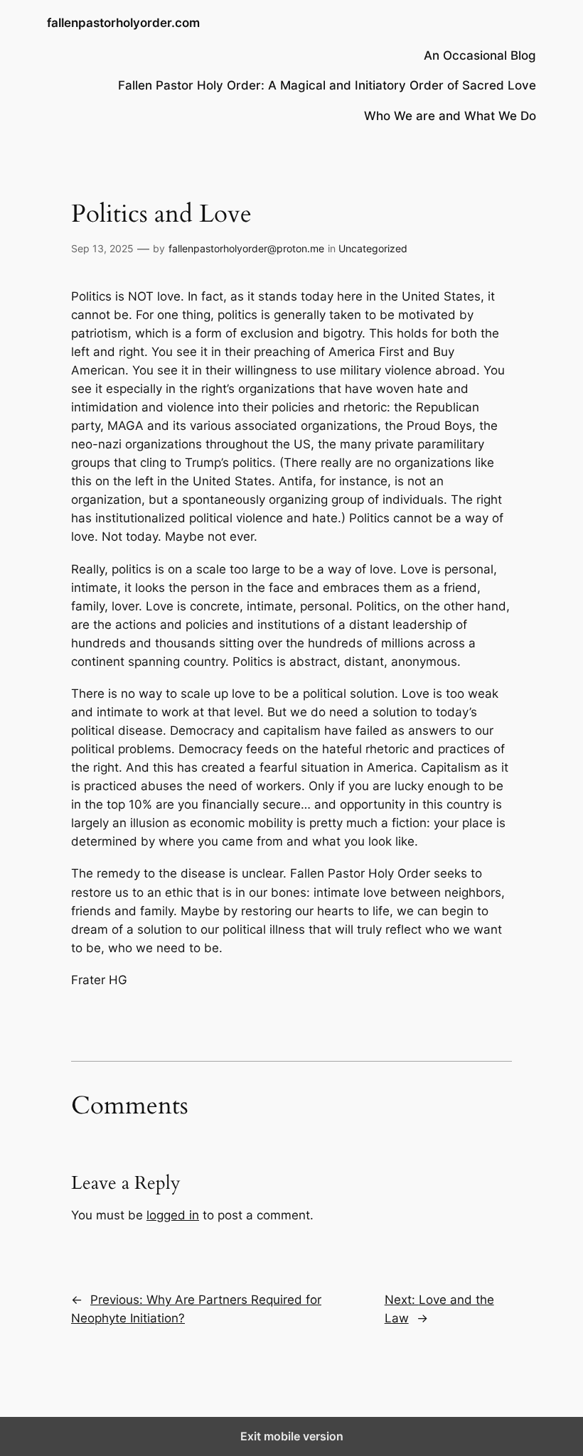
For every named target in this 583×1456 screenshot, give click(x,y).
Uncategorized (372, 248)
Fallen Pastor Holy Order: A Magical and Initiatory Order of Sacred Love (327, 85)
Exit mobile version (291, 1436)
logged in (172, 1215)
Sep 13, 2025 (102, 248)
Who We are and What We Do (450, 116)
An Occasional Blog (480, 55)
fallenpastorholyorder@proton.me (246, 248)
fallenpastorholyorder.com (123, 23)
